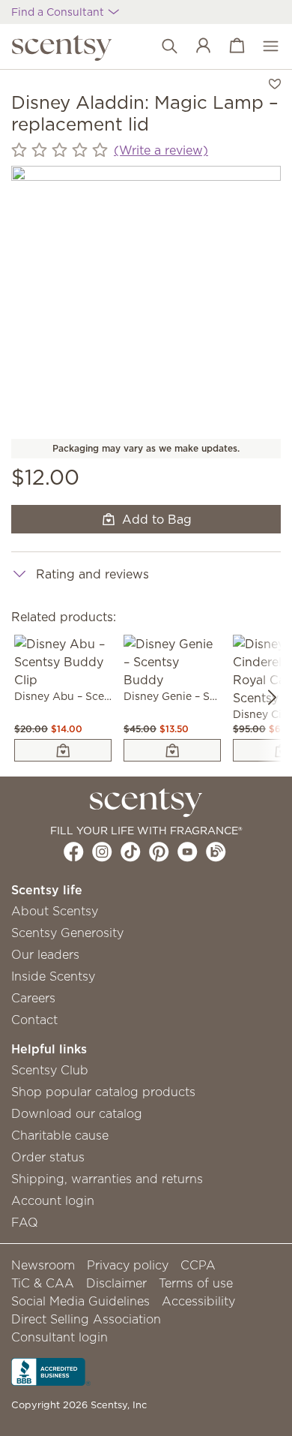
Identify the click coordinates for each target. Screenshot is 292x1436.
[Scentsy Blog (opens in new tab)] (216, 851)
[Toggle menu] (263, 46)
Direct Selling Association (86, 1319)
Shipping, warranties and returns (107, 1178)
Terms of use (196, 1283)
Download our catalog (76, 1113)
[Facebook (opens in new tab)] (73, 851)
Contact (34, 1019)
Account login (52, 1200)
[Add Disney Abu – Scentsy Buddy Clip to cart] (63, 750)
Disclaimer (116, 1283)
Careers (33, 998)
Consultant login (59, 1337)
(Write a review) (161, 150)
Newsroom (43, 1265)
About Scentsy (54, 911)
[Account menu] (196, 46)
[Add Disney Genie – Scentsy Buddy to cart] (172, 750)
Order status (48, 1157)
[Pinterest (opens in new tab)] (159, 851)
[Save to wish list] (275, 83)
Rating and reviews (92, 574)
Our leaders (45, 954)
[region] (146, 301)
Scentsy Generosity (67, 932)
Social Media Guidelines (80, 1301)
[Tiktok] (130, 851)
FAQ (24, 1222)
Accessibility (198, 1301)
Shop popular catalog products (103, 1091)
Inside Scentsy (53, 976)
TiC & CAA (42, 1283)
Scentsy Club (49, 1070)
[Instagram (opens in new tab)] (102, 851)
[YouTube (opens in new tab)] (187, 851)
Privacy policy (127, 1265)
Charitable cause (60, 1135)
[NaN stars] (59, 150)
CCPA (198, 1265)
